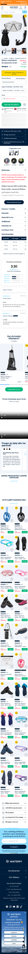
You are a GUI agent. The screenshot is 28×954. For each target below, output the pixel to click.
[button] (2, 28)
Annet (14, 943)
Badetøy (14, 936)
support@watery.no (16, 889)
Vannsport (14, 932)
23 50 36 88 (15, 886)
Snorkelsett (11, 58)
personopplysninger (14, 853)
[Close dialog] (25, 913)
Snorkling (6, 58)
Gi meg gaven (14, 847)
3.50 (14, 266)
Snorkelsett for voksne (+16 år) (21, 58)
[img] (6, 296)
